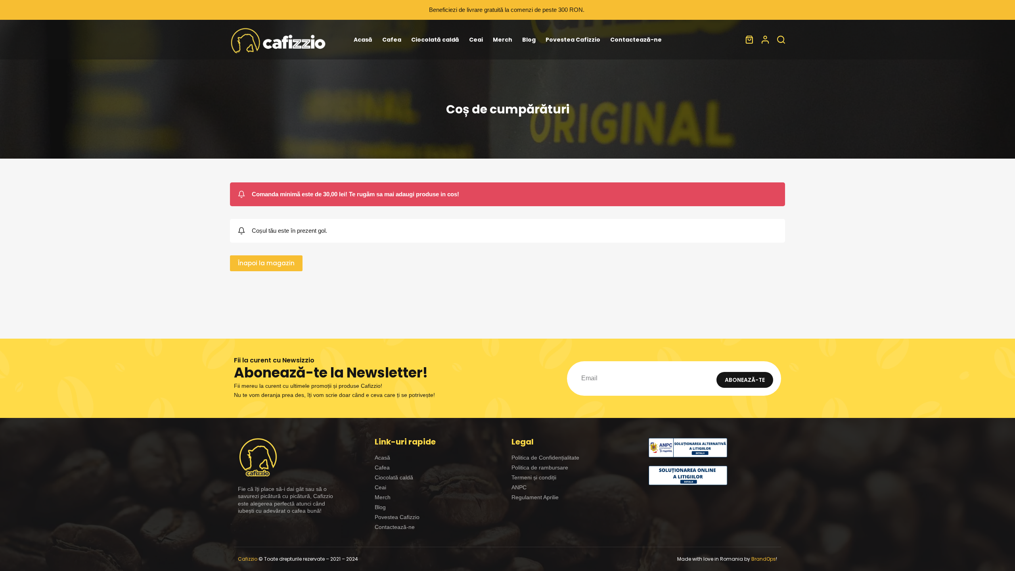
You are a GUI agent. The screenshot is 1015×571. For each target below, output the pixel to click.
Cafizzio (247, 559)
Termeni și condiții (533, 477)
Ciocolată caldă (435, 40)
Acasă (363, 40)
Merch (502, 40)
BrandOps (763, 559)
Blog (529, 40)
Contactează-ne (636, 40)
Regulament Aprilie (535, 497)
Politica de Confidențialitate (545, 457)
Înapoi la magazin (266, 263)
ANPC (519, 487)
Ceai (476, 40)
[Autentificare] (765, 40)
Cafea (391, 40)
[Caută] (781, 40)
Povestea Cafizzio (573, 40)
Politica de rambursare (539, 467)
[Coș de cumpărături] (749, 40)
